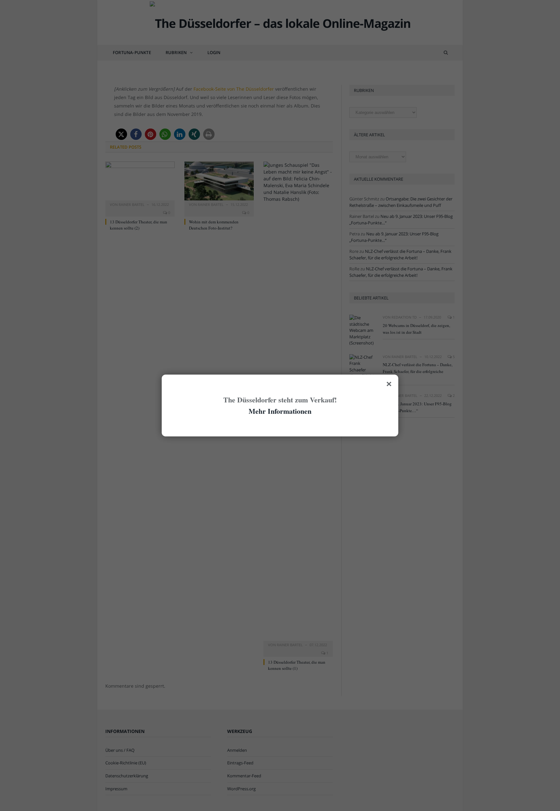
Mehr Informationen (280, 411)
